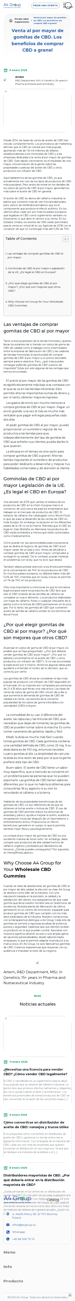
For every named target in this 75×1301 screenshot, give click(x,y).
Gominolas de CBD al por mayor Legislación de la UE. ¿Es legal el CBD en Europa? (36, 270)
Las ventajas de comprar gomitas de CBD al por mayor (35, 255)
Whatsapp (18, 1232)
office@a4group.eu (24, 1224)
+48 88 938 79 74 (23, 1239)
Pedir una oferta (45, 5)
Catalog (53, 1200)
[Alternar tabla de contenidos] (64, 239)
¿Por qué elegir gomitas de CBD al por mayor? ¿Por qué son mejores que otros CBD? (34, 287)
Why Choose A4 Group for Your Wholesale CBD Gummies (35, 303)
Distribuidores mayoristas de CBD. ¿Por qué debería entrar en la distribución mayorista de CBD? (36, 1180)
